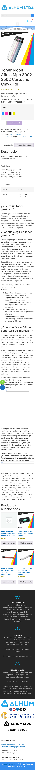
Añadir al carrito (15, 123)
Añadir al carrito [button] (9, 543)
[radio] (2, 113)
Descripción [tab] (8, 145)
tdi (31, 136)
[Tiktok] (24, 709)
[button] (17, 24)
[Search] (32, 15)
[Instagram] (20, 709)
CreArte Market (10, 764)
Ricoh (12, 134)
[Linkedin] (17, 709)
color (4, 107)
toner (3, 139)
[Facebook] (10, 709)
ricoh (27, 136)
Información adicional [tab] (24, 145)
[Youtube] (14, 709)
